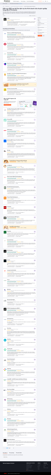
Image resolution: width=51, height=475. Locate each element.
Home (3, 6)
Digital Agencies (7, 6)
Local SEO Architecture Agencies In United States (17, 6)
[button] (43, 1)
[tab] (5, 453)
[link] (23, 1)
